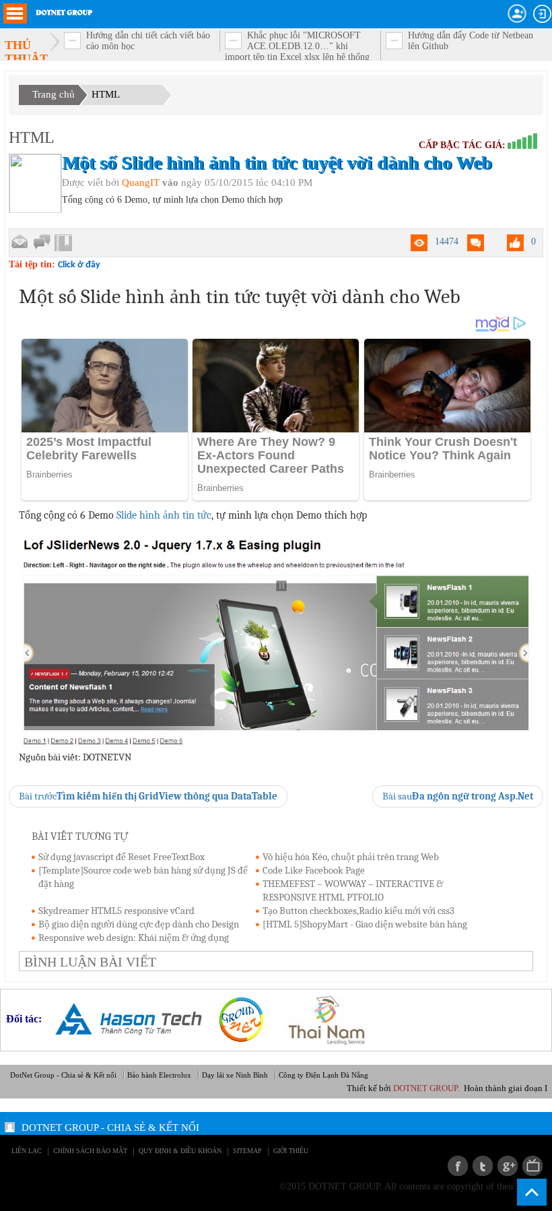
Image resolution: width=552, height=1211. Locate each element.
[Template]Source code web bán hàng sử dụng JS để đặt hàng (143, 877)
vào (170, 182)
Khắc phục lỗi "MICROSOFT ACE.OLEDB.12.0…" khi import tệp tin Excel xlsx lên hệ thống (297, 46)
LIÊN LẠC (26, 1150)
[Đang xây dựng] (41, 242)
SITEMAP (247, 1150)
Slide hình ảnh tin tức (163, 515)
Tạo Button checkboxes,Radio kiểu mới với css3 (358, 911)
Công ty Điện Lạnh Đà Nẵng (323, 1075)
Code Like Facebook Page (314, 870)
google (507, 1166)
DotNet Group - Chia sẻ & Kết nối (63, 1075)
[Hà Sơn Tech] (123, 1019)
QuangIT (141, 182)
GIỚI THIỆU (290, 1150)
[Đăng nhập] (542, 14)
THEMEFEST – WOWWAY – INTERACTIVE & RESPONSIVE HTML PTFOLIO (353, 890)
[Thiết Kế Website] (236, 1019)
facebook (458, 1166)
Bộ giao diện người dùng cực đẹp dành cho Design (138, 924)
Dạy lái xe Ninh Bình (235, 1075)
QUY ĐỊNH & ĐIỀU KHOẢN (180, 1150)
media (532, 1166)
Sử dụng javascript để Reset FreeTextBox (121, 857)
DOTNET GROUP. (447, 1088)
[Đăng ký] (517, 13)
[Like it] (515, 242)
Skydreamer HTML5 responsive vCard (116, 911)
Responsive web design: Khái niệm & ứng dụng (133, 937)
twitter (483, 1166)
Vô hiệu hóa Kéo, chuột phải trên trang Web (351, 857)
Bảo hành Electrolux (159, 1075)
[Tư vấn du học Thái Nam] (321, 1019)
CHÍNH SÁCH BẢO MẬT (90, 1150)
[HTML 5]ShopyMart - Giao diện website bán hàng (365, 924)
